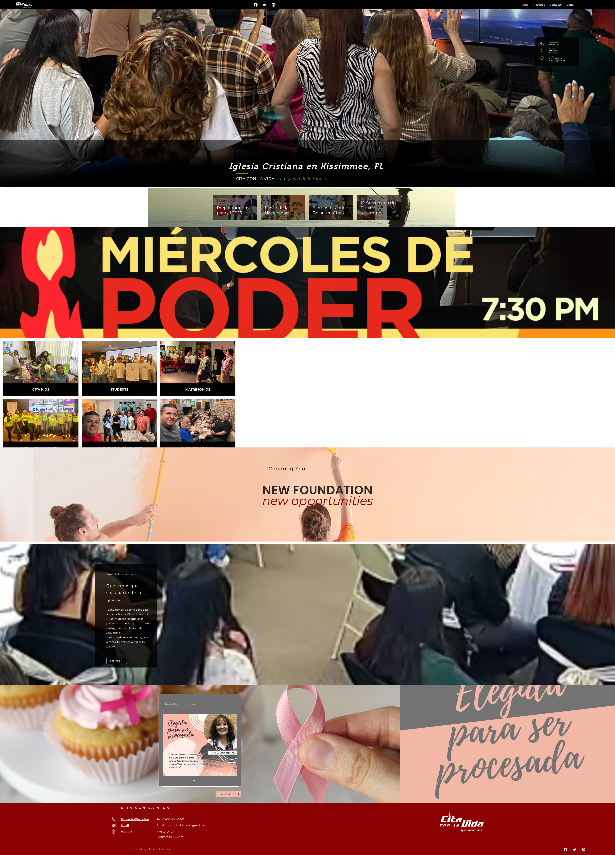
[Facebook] (256, 5)
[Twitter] (264, 5)
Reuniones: (552, 56)
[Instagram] (273, 5)
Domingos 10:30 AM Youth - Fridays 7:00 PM (557, 60)
